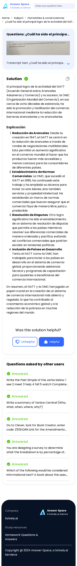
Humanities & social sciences (46, 18)
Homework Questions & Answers (21, 537)
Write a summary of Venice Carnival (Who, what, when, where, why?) (36, 405)
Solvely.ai (11, 518)
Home (6, 18)
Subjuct (18, 18)
